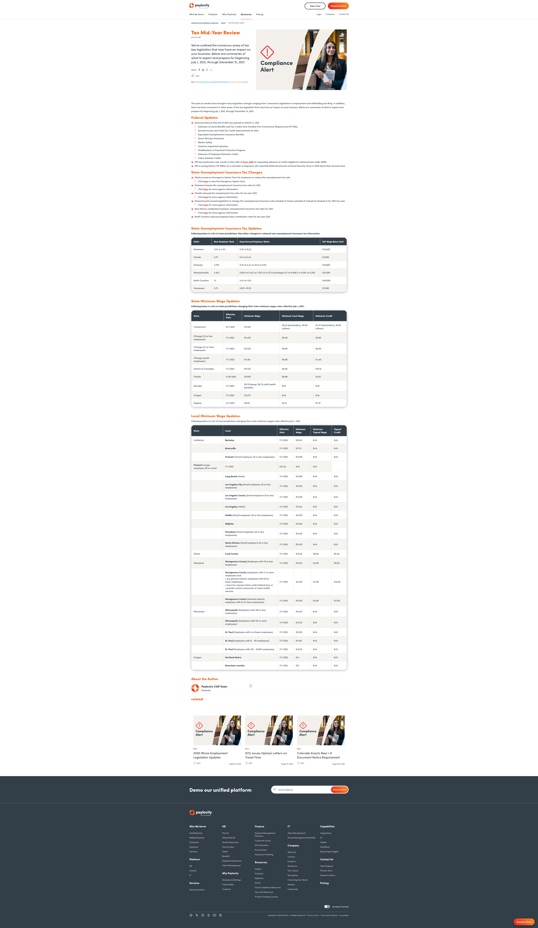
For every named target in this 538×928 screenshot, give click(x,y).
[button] (238, 718)
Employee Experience (232, 860)
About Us (292, 852)
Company (330, 14)
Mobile (323, 842)
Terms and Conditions (329, 915)
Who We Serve (197, 826)
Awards (291, 884)
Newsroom (292, 865)
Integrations (325, 833)
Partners (193, 851)
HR (190, 865)
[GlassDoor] (208, 915)
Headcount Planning (264, 854)
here (205, 181)
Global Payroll (228, 837)
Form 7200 (248, 161)
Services (194, 883)
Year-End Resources (264, 892)
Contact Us (344, 14)
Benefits (225, 856)
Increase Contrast (340, 906)
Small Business (195, 833)
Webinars (259, 878)
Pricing (324, 883)
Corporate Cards (263, 840)
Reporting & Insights (329, 851)
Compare (226, 889)
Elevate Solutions (197, 889)
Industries (193, 846)
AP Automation (261, 845)
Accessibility (344, 915)
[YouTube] (214, 915)
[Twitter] (196, 915)
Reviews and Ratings (231, 879)
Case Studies (228, 884)
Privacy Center (313, 915)
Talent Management (231, 865)
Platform (194, 859)
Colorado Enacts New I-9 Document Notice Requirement (318, 755)
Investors (292, 861)
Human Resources (230, 842)
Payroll (225, 833)
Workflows (325, 846)
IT (190, 875)
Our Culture (293, 870)
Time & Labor (228, 846)
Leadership (293, 889)
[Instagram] (220, 915)
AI (321, 837)
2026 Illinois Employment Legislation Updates (210, 755)
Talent (225, 851)
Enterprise (194, 842)
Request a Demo (327, 875)
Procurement (261, 849)
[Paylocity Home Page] (199, 6)
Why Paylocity (230, 873)
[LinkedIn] (191, 915)
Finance (192, 870)
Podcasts (259, 873)
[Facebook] (202, 915)
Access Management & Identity (302, 837)
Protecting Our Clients (298, 879)
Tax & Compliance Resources (268, 887)
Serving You (293, 875)
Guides (258, 868)
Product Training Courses (266, 896)
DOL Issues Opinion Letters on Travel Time (266, 755)
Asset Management (296, 833)
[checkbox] (327, 906)
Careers (291, 856)
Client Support (326, 865)
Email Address (286, 789)
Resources (261, 862)
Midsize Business (196, 837)
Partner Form (326, 870)
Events (258, 882)
